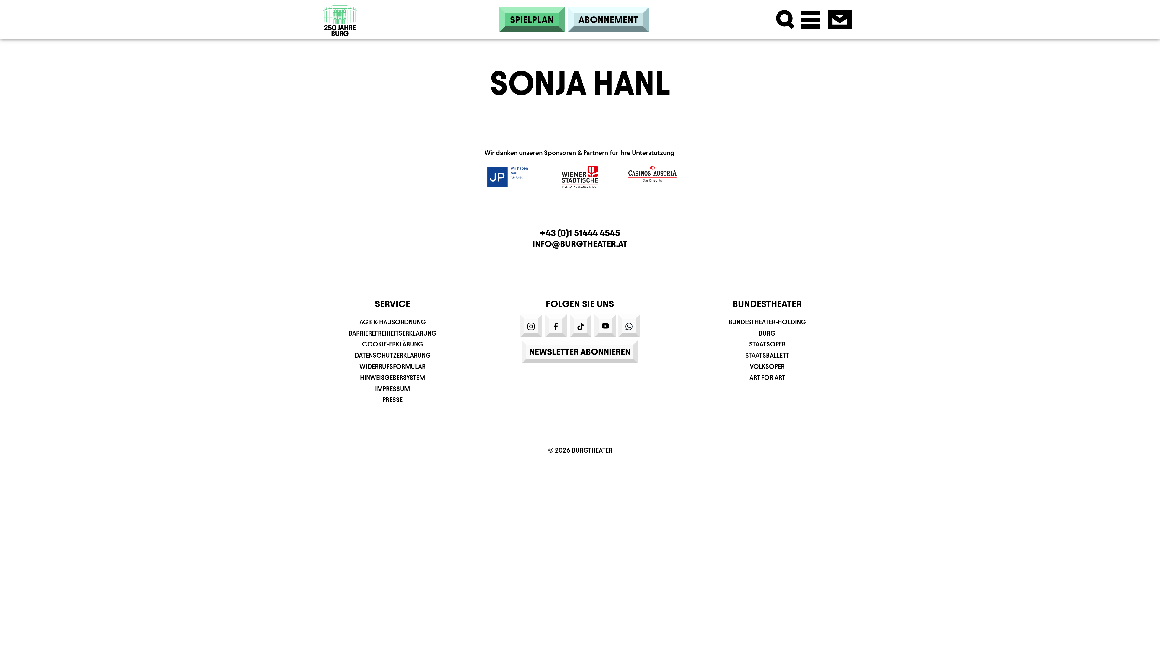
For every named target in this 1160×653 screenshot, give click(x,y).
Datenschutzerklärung (393, 355)
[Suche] (785, 19)
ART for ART (767, 377)
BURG (767, 333)
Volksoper (767, 366)
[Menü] (810, 19)
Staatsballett (767, 355)
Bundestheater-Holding (767, 322)
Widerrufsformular (392, 366)
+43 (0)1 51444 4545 (580, 233)
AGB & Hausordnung (392, 322)
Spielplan (532, 20)
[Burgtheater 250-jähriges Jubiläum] (340, 19)
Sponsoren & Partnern (576, 152)
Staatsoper (767, 344)
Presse (392, 399)
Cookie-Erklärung (392, 344)
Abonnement (608, 20)
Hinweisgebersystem (392, 377)
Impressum (392, 388)
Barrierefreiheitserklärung (393, 333)
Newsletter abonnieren (579, 352)
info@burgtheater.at (580, 244)
